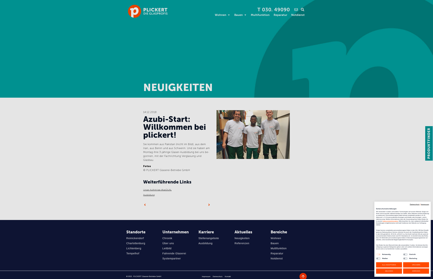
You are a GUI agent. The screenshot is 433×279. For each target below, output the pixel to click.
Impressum (425, 204)
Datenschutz (414, 204)
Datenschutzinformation (390, 221)
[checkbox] (378, 254)
